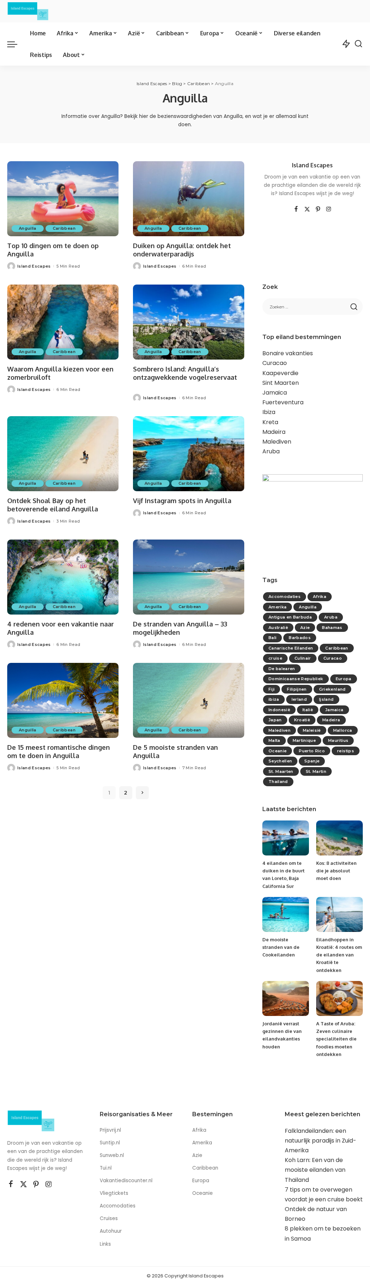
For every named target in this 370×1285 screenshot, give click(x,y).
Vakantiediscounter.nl (126, 1180)
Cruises (109, 1218)
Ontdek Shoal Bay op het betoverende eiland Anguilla (52, 505)
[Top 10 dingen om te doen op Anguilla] (63, 198)
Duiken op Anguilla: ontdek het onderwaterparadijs (182, 250)
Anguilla (27, 228)
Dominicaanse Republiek (295, 678)
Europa (344, 678)
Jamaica (274, 392)
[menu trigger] (16, 44)
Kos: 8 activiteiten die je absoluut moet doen (336, 870)
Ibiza (268, 412)
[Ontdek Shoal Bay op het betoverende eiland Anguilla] (63, 453)
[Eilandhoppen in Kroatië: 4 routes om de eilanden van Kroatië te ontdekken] (339, 914)
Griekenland (332, 689)
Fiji (271, 689)
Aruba (271, 451)
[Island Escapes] (28, 11)
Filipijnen (296, 689)
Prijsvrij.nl (110, 1130)
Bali (272, 637)
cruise (275, 658)
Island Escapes (34, 266)
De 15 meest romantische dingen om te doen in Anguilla (58, 751)
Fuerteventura (283, 402)
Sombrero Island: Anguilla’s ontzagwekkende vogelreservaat (185, 373)
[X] (307, 209)
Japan (275, 719)
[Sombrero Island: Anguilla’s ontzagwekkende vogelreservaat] (188, 322)
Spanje (311, 760)
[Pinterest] (318, 209)
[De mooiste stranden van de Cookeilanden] (285, 914)
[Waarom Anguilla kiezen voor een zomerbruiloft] (63, 322)
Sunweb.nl (112, 1155)
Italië (307, 709)
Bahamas (332, 627)
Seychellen (280, 760)
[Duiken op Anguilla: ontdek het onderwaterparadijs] (188, 198)
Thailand (278, 781)
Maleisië (312, 730)
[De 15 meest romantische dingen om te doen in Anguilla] (63, 700)
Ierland (299, 699)
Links (105, 1244)
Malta (274, 740)
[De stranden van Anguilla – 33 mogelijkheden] (188, 577)
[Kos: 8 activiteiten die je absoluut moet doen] (339, 837)
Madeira (273, 432)
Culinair (302, 658)
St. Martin (316, 771)
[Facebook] (296, 209)
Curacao (274, 363)
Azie (305, 627)
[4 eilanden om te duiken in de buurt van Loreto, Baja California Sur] (285, 837)
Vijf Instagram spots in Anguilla (182, 501)
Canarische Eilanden (290, 648)
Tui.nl (106, 1168)
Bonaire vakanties (287, 353)
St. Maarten (280, 771)
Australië (278, 627)
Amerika (277, 607)
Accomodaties (284, 596)
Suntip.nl (110, 1142)
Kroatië (302, 719)
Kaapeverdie (280, 373)
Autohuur (111, 1231)
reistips (345, 750)
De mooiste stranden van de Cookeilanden (281, 947)
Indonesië (279, 709)
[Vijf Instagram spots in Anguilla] (188, 453)
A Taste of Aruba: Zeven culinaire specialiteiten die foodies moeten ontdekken (336, 1039)
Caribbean (64, 228)
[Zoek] (358, 44)
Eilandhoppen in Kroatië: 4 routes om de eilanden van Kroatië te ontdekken (339, 955)
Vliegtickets (115, 1193)
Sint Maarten (280, 383)
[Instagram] (328, 209)
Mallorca (342, 730)
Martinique (304, 740)
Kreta (270, 422)
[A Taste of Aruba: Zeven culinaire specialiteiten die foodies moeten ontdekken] (339, 998)
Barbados (300, 637)
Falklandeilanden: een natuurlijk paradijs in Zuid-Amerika (320, 1140)
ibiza (273, 699)
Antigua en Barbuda (290, 617)
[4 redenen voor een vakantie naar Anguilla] (63, 577)
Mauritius (338, 740)
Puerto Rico (312, 750)
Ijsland (326, 699)
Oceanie (277, 750)
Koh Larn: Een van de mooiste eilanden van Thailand (315, 1170)
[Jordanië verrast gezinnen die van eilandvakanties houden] (285, 998)
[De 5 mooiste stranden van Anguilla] (188, 700)
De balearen (281, 668)
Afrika (319, 596)
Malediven (276, 441)
